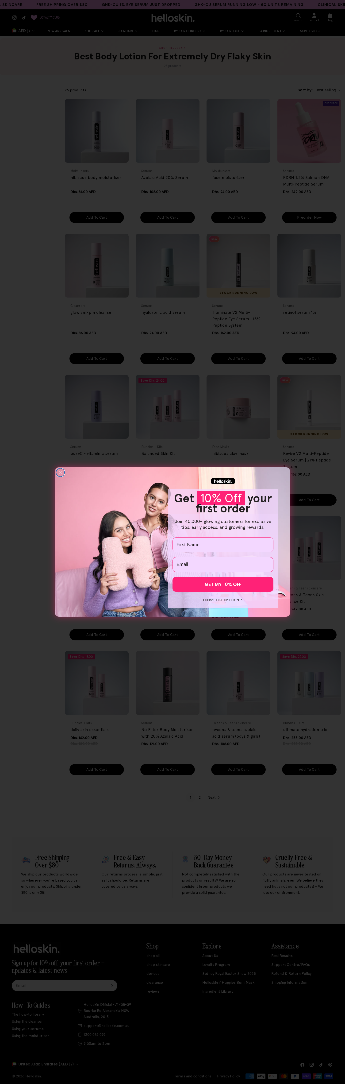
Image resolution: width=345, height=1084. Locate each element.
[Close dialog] (60, 472)
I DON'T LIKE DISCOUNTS (223, 600)
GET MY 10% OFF (223, 584)
